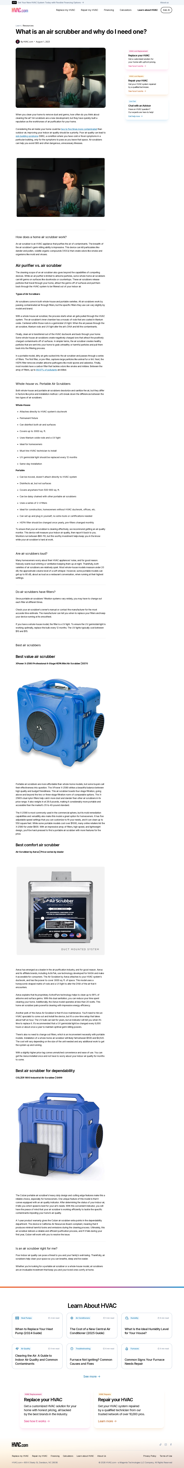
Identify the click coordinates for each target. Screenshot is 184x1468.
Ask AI (166, 10)
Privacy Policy (149, 1456)
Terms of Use (166, 1456)
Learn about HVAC (148, 10)
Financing (109, 10)
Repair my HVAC (89, 10)
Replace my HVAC (65, 10)
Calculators (125, 10)
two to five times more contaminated (79, 129)
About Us (101, 1456)
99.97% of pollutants (46, 369)
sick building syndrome (27, 136)
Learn (18, 25)
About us (164, 2)
